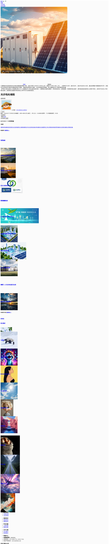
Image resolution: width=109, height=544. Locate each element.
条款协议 (6, 519)
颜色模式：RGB (53, 113)
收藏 (7, 118)
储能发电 (3, 127)
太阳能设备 (70, 127)
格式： (31, 113)
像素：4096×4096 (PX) (22, 113)
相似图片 (2, 130)
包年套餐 (3, 6)
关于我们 (6, 531)
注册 (5, 514)
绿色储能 (37, 127)
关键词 (2, 124)
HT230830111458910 (21, 110)
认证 (5, 515)
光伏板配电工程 (44, 127)
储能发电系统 (8, 127)
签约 (7, 515)
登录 (7, 514)
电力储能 (20, 127)
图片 (2, 1)
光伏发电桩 (15, 127)
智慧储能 (57, 127)
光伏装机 (62, 127)
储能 (66, 127)
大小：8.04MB (37, 113)
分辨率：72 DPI (45, 113)
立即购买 (3, 118)
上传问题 (6, 525)
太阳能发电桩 (51, 127)
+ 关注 (2, 111)
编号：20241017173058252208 (8, 113)
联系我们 (6, 533)
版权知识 (6, 521)
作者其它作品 (3, 312)
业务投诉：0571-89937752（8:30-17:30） (14, 539)
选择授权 (3, 115)
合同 (5, 116)
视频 (2, 2)
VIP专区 (3, 4)
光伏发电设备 (31, 127)
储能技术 (25, 127)
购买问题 (6, 527)
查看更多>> (7, 130)
